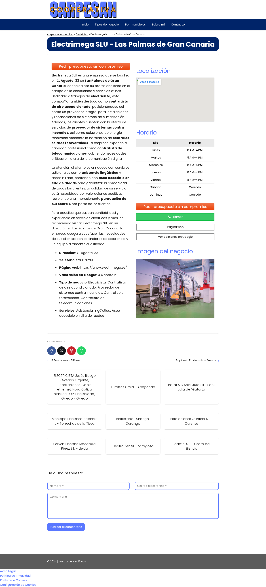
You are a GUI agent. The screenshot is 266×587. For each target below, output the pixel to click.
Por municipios (135, 24)
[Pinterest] (71, 350)
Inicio (85, 24)
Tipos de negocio (107, 24)
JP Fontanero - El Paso (65, 360)
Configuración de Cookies (18, 585)
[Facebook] (51, 350)
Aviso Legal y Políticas (72, 561)
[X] (61, 350)
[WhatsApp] (81, 350)
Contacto (178, 24)
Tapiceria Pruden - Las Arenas (196, 360)
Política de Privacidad (15, 576)
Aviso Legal (8, 571)
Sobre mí (158, 24)
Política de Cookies (13, 580)
